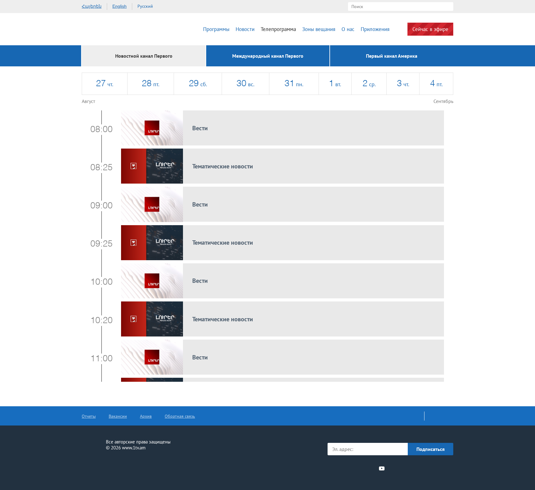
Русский (145, 6)
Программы (216, 29)
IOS (405, 468)
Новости (245, 29)
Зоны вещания (318, 29)
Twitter (347, 468)
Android (438, 468)
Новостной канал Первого (143, 56)
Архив (146, 416)
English (119, 6)
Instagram (370, 468)
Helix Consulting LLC (108, 467)
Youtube (382, 468)
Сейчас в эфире (430, 29)
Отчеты (89, 416)
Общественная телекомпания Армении (118, 29)
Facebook (338, 468)
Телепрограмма (278, 29)
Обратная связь (180, 416)
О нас (347, 29)
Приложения (375, 29)
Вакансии (118, 416)
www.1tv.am (134, 448)
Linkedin (359, 468)
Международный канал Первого (267, 56)
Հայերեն (92, 6)
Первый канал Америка (391, 56)
